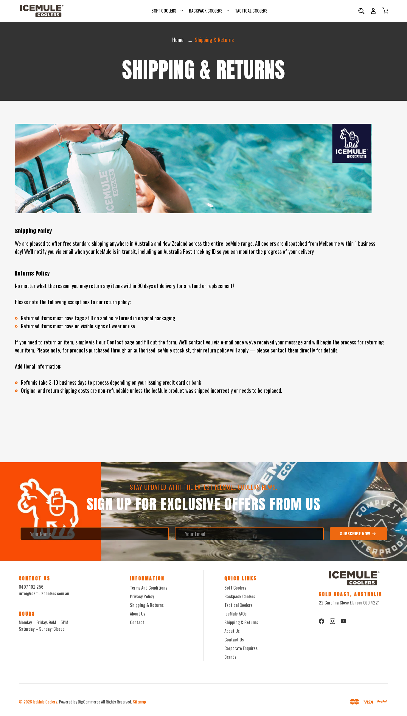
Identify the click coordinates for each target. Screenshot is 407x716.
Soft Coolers (163, 10)
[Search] (361, 10)
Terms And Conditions (148, 587)
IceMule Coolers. (45, 701)
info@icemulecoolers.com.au (44, 593)
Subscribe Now (355, 533)
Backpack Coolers (206, 10)
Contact (137, 622)
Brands (230, 656)
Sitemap (139, 701)
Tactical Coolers (251, 10)
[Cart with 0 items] (385, 10)
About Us (137, 613)
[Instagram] (332, 621)
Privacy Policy (142, 596)
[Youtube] (343, 621)
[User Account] (373, 10)
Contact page (120, 342)
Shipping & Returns (147, 604)
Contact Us (234, 639)
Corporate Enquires (240, 648)
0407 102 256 (31, 586)
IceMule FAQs (235, 613)
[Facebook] (321, 621)
